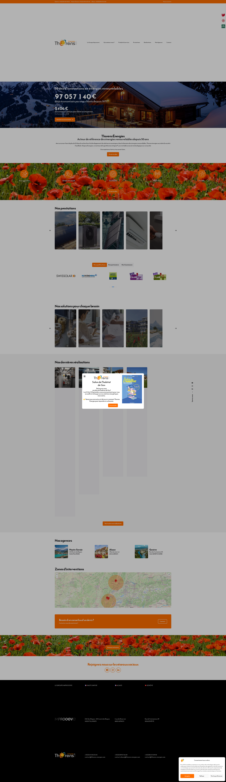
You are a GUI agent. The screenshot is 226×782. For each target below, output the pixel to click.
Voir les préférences (216, 776)
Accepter (187, 776)
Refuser (202, 776)
